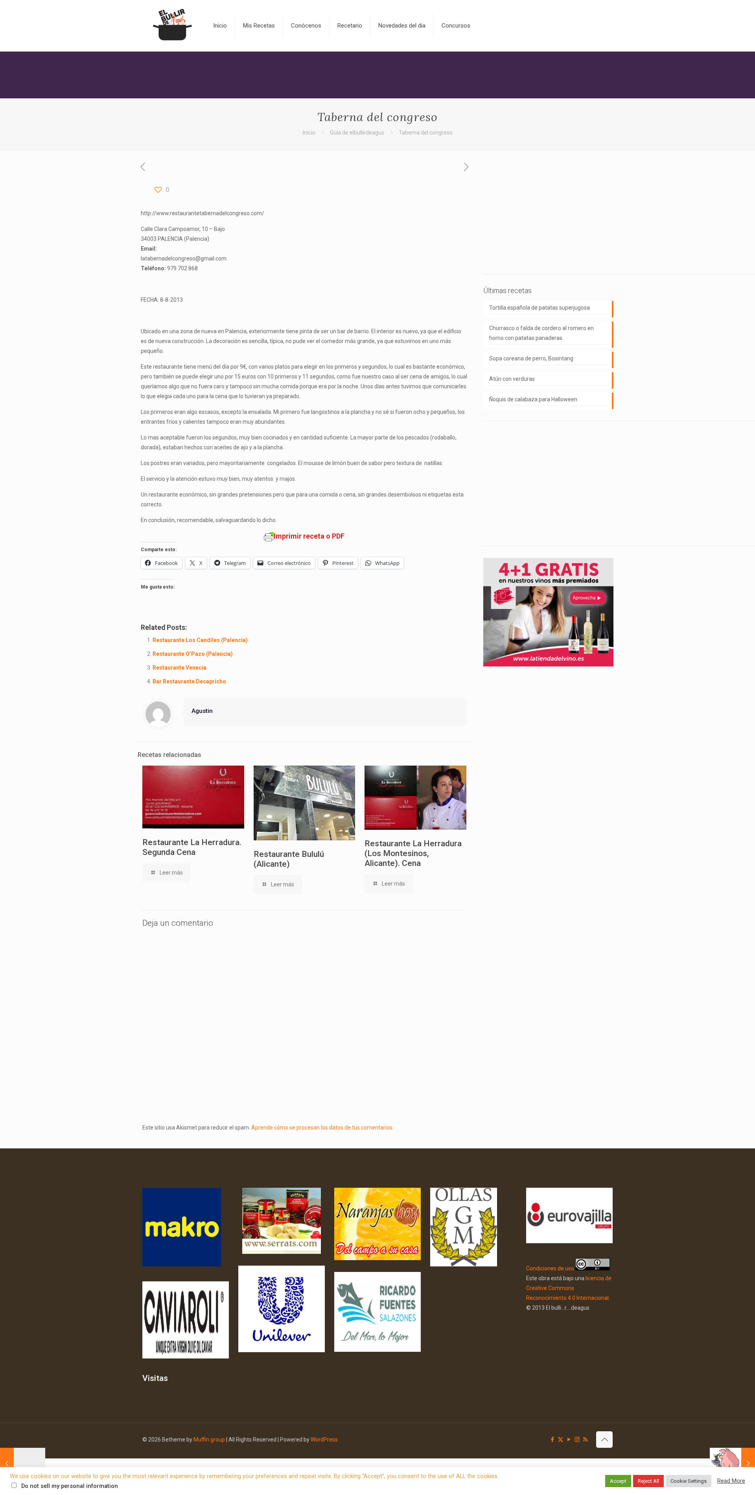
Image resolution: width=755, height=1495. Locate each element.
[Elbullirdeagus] (171, 25)
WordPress (324, 1439)
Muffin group (209, 1439)
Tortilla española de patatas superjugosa (539, 308)
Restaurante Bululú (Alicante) (289, 859)
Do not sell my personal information (69, 1485)
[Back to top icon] (604, 1439)
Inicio (309, 132)
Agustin (202, 710)
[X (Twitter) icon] (560, 1439)
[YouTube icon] (569, 1439)
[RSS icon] (585, 1439)
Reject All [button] (648, 1481)
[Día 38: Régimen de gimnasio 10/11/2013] (732, 1463)
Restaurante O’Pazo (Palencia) (193, 654)
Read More (731, 1480)
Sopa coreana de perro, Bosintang (531, 358)
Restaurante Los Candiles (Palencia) (200, 640)
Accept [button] (618, 1481)
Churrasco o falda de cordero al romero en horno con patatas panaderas (541, 333)
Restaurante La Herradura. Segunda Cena (191, 847)
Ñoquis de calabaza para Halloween (533, 399)
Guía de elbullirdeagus (357, 132)
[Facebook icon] (552, 1439)
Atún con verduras (512, 379)
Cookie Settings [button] (688, 1481)
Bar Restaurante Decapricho (189, 681)
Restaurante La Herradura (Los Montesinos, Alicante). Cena (413, 853)
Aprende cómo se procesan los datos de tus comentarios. (322, 1127)
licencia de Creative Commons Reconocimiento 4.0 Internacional (568, 1288)
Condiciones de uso (550, 1268)
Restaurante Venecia (179, 667)
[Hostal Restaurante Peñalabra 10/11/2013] (22, 1463)
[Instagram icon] (577, 1439)
